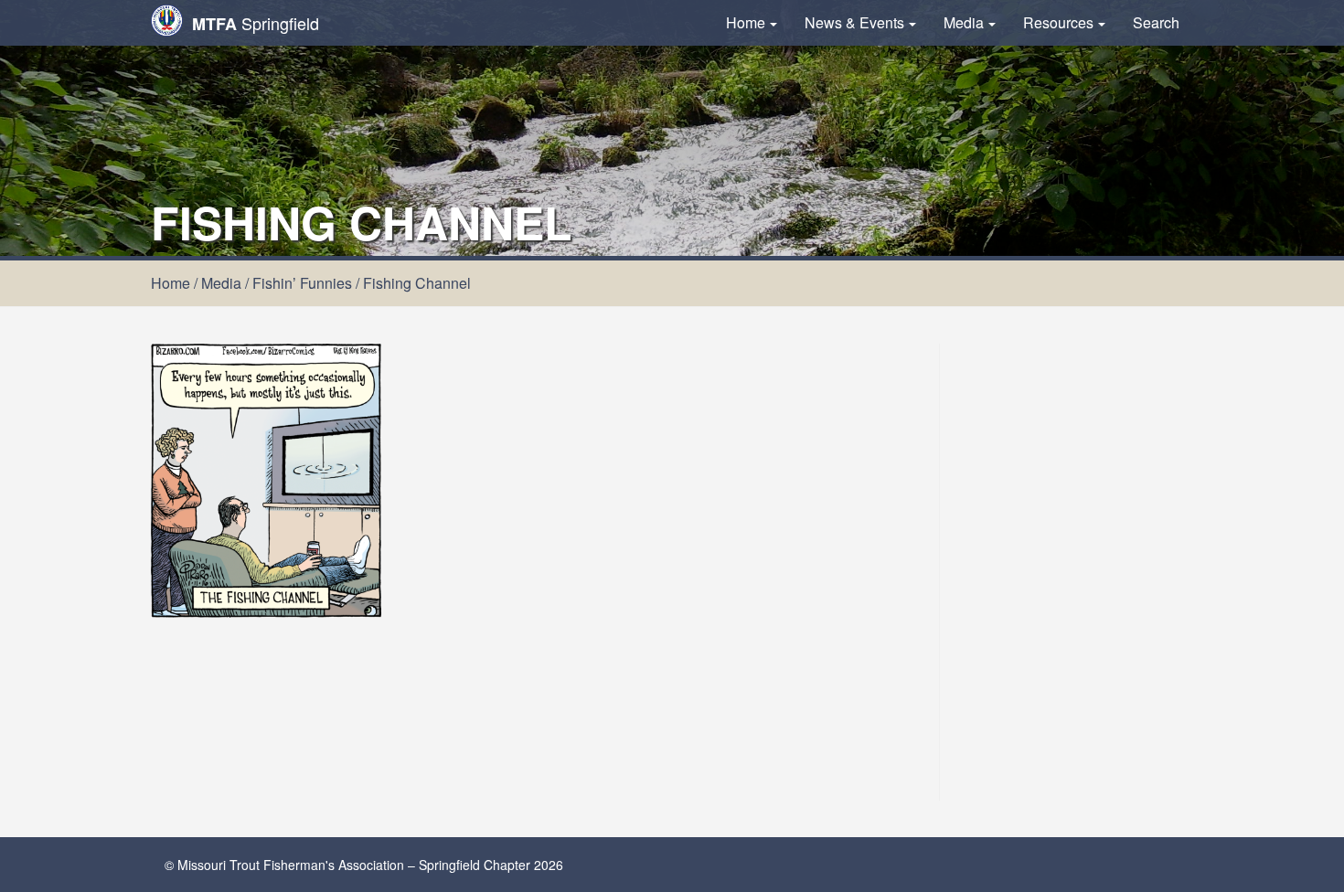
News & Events (854, 22)
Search (1156, 22)
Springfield (255, 23)
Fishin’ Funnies (302, 282)
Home (745, 22)
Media (964, 22)
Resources (1058, 22)
